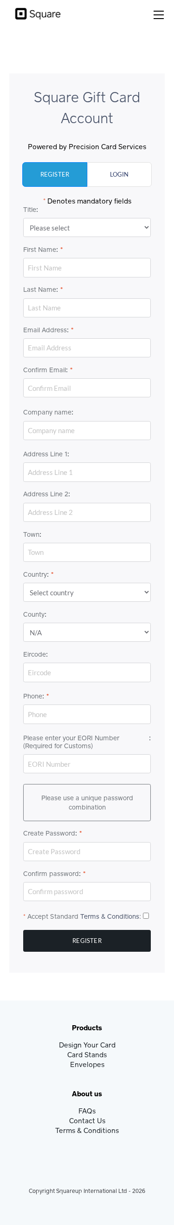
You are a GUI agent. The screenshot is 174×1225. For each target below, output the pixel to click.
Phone (32, 696)
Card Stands (87, 1054)
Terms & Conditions (109, 916)
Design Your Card (87, 1045)
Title (29, 209)
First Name (39, 249)
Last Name (39, 289)
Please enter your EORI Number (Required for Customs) (71, 742)
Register (55, 174)
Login (119, 174)
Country (35, 574)
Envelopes (87, 1064)
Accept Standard (52, 916)
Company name (47, 412)
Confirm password (51, 873)
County (34, 614)
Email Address (45, 330)
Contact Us (87, 1120)
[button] (159, 15)
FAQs (87, 1110)
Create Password (49, 833)
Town (31, 534)
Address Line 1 (45, 454)
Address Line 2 (45, 494)
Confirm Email (44, 370)
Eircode (34, 654)
